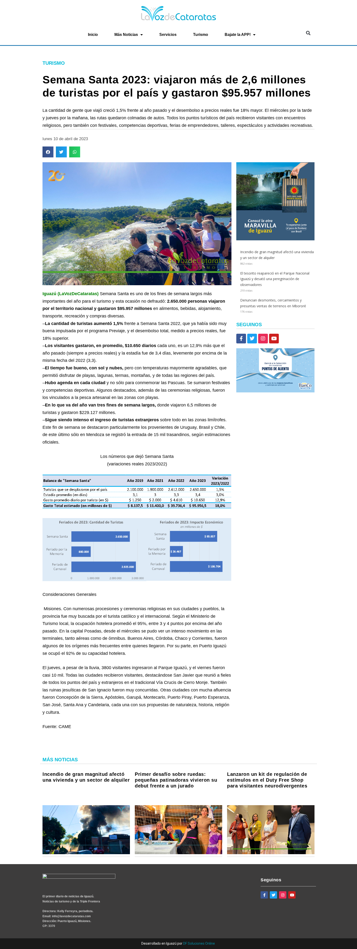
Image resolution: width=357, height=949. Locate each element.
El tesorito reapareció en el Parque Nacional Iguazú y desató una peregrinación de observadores (274, 279)
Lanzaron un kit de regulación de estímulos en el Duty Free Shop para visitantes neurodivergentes (267, 779)
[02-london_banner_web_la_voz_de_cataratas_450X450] (275, 239)
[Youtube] (274, 338)
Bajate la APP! (238, 34)
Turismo (200, 34)
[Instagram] (263, 338)
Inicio (93, 34)
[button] (308, 33)
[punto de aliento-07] (275, 391)
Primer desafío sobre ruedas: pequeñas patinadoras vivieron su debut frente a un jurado (176, 779)
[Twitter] (252, 338)
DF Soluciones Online (199, 943)
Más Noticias (126, 34)
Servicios (168, 34)
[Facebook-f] (241, 338)
